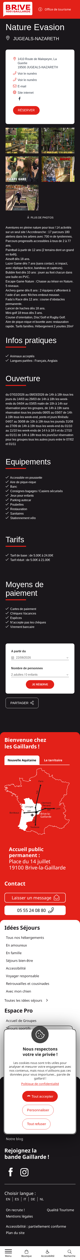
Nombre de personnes (27, 668)
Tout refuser (36, 1124)
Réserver (26, 110)
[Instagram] (24, 1172)
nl (42, 1199)
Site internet (25, 92)
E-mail (22, 86)
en (8, 1199)
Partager (19, 703)
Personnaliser (38, 1110)
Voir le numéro (27, 73)
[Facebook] (21, 99)
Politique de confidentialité (40, 1084)
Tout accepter (42, 1096)
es (17, 1199)
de (33, 1199)
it (25, 1199)
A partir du (18, 651)
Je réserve (40, 684)
